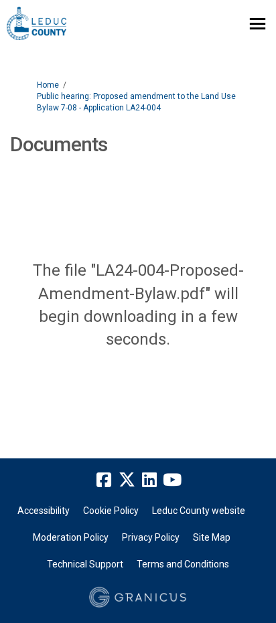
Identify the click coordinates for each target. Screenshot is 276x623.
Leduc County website (198, 510)
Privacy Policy (151, 537)
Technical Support (85, 564)
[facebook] (104, 480)
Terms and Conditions (183, 564)
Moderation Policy (71, 537)
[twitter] (127, 480)
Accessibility (43, 510)
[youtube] (172, 480)
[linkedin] (149, 480)
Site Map (211, 537)
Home (48, 85)
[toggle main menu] (257, 23)
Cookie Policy (111, 510)
